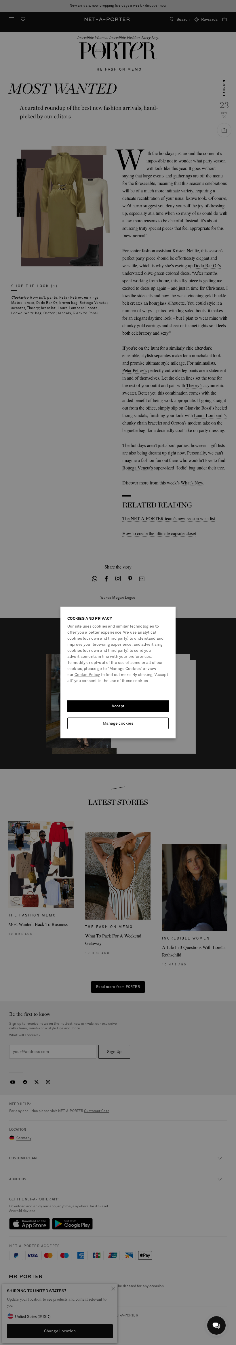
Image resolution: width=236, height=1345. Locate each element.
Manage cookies (118, 723)
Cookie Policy (87, 675)
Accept (118, 706)
